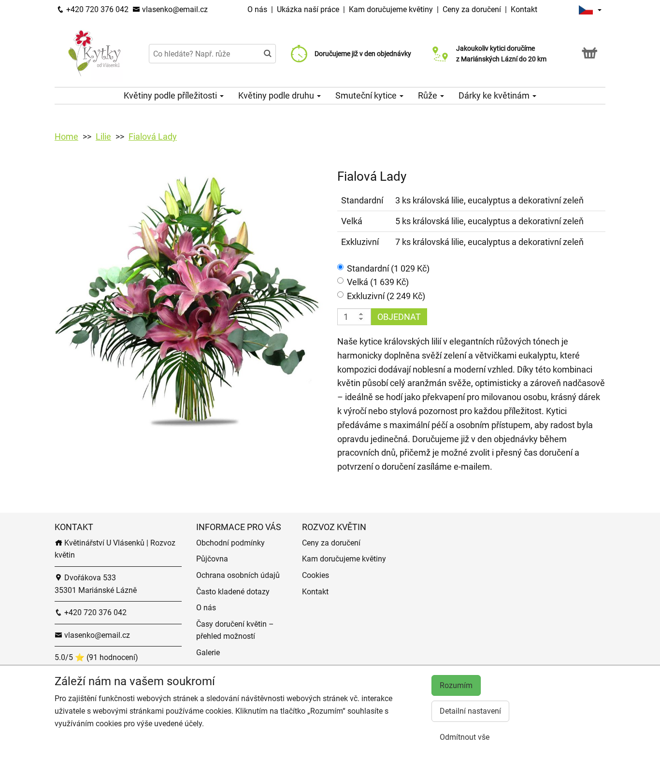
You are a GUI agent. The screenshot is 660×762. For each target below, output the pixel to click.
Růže (428, 95)
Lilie (103, 136)
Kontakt (524, 9)
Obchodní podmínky (230, 542)
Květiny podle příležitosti (171, 95)
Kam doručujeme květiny (391, 9)
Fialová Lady (153, 136)
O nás (258, 9)
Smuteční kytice (367, 95)
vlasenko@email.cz (174, 9)
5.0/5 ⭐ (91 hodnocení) (96, 657)
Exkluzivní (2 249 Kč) (386, 296)
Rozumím (456, 685)
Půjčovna (212, 558)
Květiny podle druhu (277, 95)
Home (66, 136)
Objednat (399, 317)
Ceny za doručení (472, 9)
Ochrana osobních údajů (238, 575)
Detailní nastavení (470, 711)
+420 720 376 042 (96, 9)
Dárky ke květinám (495, 95)
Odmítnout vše (464, 737)
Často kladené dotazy (233, 591)
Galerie (208, 652)
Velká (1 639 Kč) (378, 282)
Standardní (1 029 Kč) (388, 268)
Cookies (315, 575)
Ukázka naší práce (309, 9)
